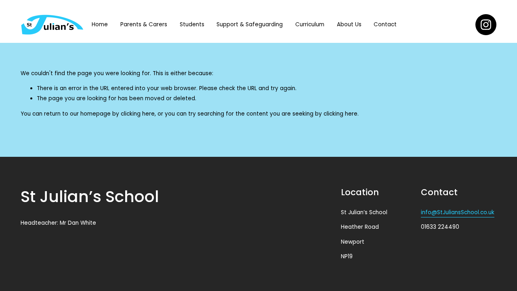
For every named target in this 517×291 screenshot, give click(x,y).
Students (192, 24)
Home (100, 24)
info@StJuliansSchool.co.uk (457, 212)
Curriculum (309, 24)
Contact (385, 24)
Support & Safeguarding (249, 24)
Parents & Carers (143, 24)
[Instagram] (485, 24)
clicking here (138, 114)
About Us (349, 24)
